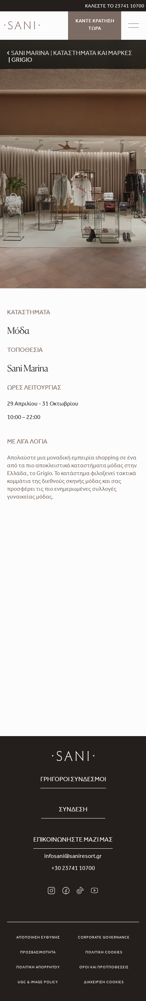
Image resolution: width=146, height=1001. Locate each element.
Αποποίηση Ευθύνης (38, 938)
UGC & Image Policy (38, 982)
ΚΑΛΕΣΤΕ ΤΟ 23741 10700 (114, 6)
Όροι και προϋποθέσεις (104, 967)
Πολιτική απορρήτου (38, 967)
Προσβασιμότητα (38, 952)
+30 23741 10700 (73, 869)
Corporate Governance (104, 938)
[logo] (22, 25)
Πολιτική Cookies (104, 952)
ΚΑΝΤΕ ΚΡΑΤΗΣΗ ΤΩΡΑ (94, 25)
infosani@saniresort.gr (73, 857)
